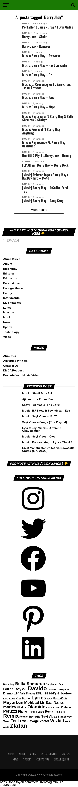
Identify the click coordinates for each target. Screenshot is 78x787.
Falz (22, 693)
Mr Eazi (46, 703)
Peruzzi (10, 711)
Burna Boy (12, 689)
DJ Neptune (63, 689)
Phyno (22, 711)
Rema (49, 711)
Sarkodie (34, 716)
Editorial (9, 273)
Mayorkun (13, 702)
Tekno (6, 721)
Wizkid (57, 720)
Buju (61, 684)
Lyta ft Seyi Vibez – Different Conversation (41, 429)
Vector (44, 721)
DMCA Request (13, 370)
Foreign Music (13, 288)
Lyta (49, 698)
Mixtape (8, 312)
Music (7, 317)
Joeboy (66, 693)
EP (16, 693)
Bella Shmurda (30, 683)
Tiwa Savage (29, 721)
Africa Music (11, 259)
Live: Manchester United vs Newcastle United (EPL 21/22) (48, 449)
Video (7, 336)
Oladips (22, 707)
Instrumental (11, 297)
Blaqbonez (52, 684)
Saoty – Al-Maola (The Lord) (41, 404)
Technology (11, 332)
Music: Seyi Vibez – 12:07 (39, 416)
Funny (7, 293)
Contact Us (10, 365)
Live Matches (12, 302)
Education (10, 278)
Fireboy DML (34, 693)
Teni (15, 721)
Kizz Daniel (23, 698)
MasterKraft (60, 698)
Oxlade (66, 707)
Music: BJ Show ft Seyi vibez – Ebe (46, 410)
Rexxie (23, 716)
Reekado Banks (36, 712)
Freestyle (51, 693)
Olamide (36, 706)
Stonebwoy (65, 716)
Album (7, 263)
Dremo (8, 693)
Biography (10, 268)
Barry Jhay (8, 684)
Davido (37, 688)
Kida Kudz (9, 698)
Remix (11, 716)
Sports (7, 327)
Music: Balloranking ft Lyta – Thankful (48, 442)
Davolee (52, 689)
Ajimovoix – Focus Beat (38, 399)
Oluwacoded (53, 707)
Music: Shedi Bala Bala (38, 393)
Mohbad (31, 702)
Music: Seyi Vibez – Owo (39, 436)
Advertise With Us (15, 360)
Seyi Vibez (49, 716)
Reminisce (59, 712)
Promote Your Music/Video (21, 375)
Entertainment (12, 283)
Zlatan (18, 725)
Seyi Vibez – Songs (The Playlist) (44, 422)
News (7, 322)
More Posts (39, 209)
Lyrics (7, 307)
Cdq (24, 689)
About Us (9, 355)
